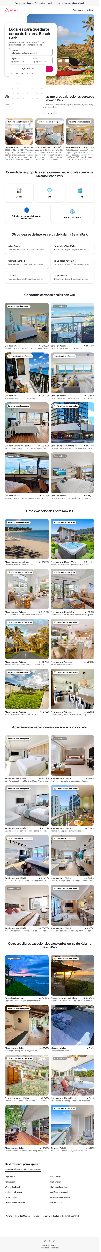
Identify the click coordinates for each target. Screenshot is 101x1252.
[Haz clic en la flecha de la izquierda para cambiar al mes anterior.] (13, 68)
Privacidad (45, 1248)
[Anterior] (44, 113)
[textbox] (20, 61)
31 (13, 103)
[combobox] (31, 53)
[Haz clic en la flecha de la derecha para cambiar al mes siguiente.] (41, 68)
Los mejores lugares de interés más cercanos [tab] (23, 1169)
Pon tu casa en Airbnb (83, 10)
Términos (55, 1248)
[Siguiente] (55, 113)
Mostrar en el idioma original (72, 3)
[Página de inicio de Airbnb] (11, 10)
